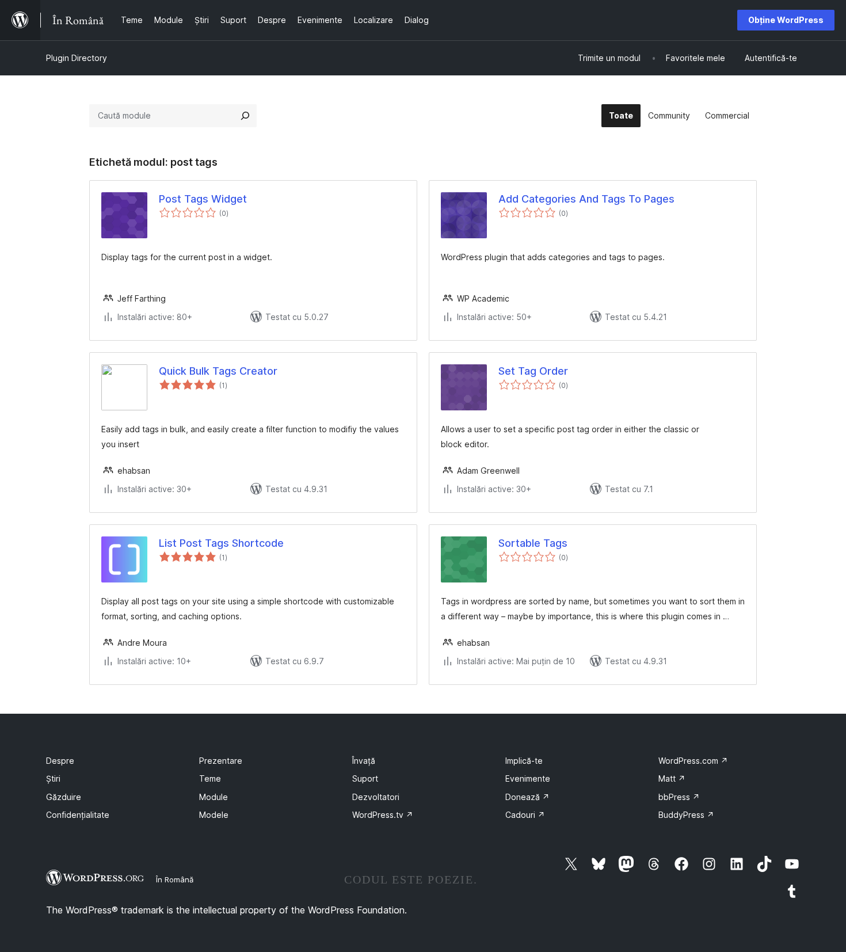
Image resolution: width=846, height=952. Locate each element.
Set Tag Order (533, 371)
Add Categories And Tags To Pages (586, 199)
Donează (527, 797)
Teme (210, 778)
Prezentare (220, 761)
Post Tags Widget (203, 199)
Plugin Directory (76, 58)
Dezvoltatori (375, 797)
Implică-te (524, 761)
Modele (213, 815)
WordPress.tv (382, 815)
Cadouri (525, 815)
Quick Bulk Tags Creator (218, 371)
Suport (365, 778)
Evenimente (527, 778)
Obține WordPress (786, 20)
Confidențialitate (77, 815)
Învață (363, 761)
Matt (671, 778)
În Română (174, 879)
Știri (53, 778)
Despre (60, 761)
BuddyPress (686, 815)
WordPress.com (693, 761)
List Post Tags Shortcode (221, 543)
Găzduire (63, 797)
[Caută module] (245, 115)
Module (213, 797)
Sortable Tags (532, 543)
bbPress (679, 797)
